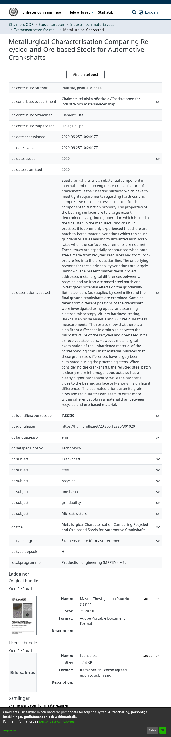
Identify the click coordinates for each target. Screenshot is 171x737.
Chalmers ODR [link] (21, 24)
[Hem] (13, 12)
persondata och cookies (56, 721)
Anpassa (9, 730)
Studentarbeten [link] (52, 24)
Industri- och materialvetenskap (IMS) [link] (92, 24)
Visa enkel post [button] (85, 74)
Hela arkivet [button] (79, 12)
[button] (134, 12)
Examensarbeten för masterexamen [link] (36, 29)
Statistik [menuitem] (105, 12)
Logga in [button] (152, 12)
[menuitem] (80, 12)
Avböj (152, 730)
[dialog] (85, 722)
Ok (163, 730)
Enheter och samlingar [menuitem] (42, 12)
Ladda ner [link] (150, 598)
